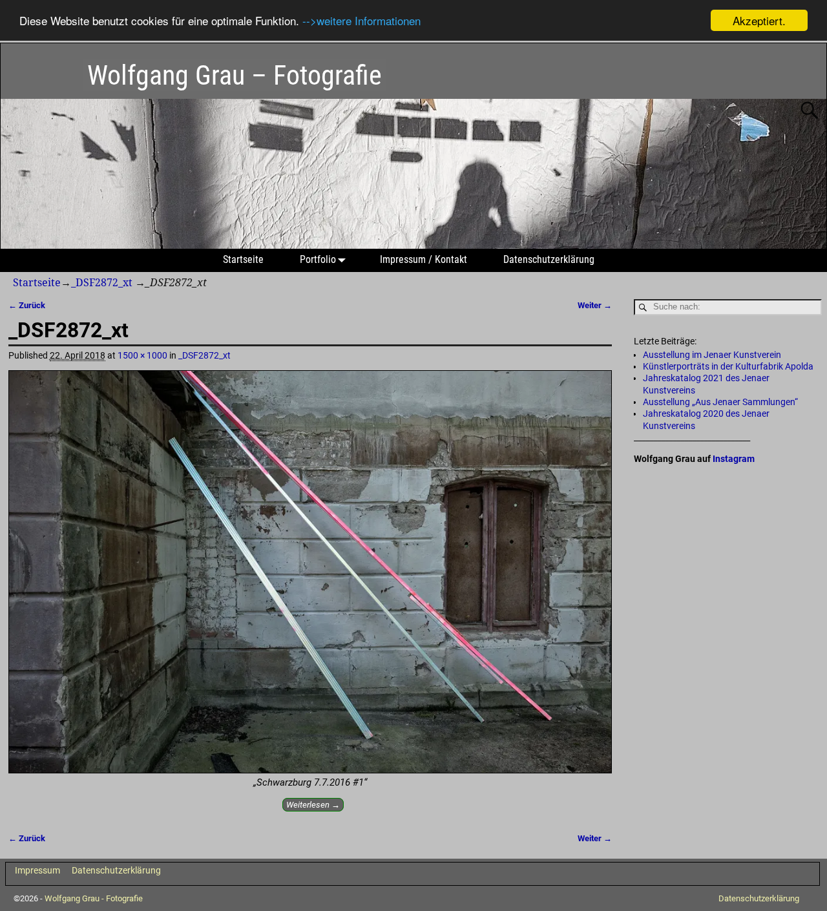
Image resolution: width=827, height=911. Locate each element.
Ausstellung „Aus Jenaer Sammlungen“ (720, 402)
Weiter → (595, 305)
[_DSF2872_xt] (310, 571)
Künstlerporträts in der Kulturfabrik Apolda (728, 366)
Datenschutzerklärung (548, 259)
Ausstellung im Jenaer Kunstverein (712, 355)
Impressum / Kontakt (423, 259)
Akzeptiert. (759, 20)
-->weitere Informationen (361, 21)
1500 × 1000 (142, 355)
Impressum (37, 870)
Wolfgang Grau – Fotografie (234, 75)
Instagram (734, 459)
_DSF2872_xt (101, 283)
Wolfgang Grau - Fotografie (94, 898)
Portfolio (318, 259)
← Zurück (26, 305)
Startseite (243, 259)
